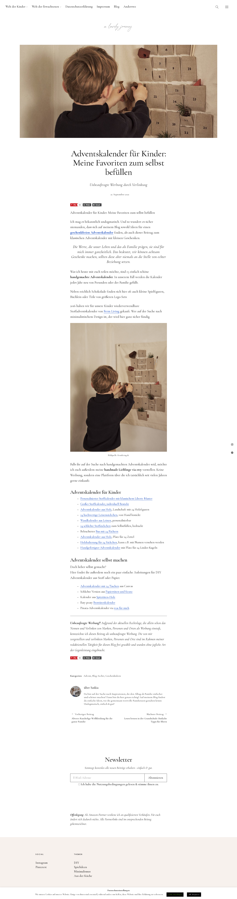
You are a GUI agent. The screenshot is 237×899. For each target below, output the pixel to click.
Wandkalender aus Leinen (95, 520)
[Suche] (217, 7)
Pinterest (232, 453)
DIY (76, 862)
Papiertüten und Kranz (119, 591)
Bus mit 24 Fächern (107, 531)
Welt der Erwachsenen (45, 6)
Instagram (232, 444)
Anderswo (129, 6)
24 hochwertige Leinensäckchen (98, 515)
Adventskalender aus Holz (96, 509)
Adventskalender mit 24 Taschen (99, 586)
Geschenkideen (113, 676)
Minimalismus (82, 871)
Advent (87, 676)
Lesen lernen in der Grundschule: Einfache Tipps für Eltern (143, 718)
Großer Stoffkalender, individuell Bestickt (104, 504)
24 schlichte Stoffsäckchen (95, 526)
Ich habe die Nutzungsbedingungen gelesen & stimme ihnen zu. (120, 784)
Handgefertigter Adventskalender (100, 547)
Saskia (94, 688)
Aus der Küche (83, 876)
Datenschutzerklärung (79, 6)
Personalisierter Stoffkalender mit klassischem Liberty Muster (116, 498)
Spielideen (80, 867)
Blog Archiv (98, 676)
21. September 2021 (120, 194)
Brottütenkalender (104, 602)
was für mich (121, 608)
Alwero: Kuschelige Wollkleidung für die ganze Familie (92, 718)
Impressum (103, 6)
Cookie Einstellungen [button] (175, 894)
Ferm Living (111, 311)
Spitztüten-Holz (105, 597)
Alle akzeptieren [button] (194, 894)
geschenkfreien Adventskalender (91, 233)
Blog (116, 6)
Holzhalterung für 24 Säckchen (98, 542)
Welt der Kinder (15, 6)
